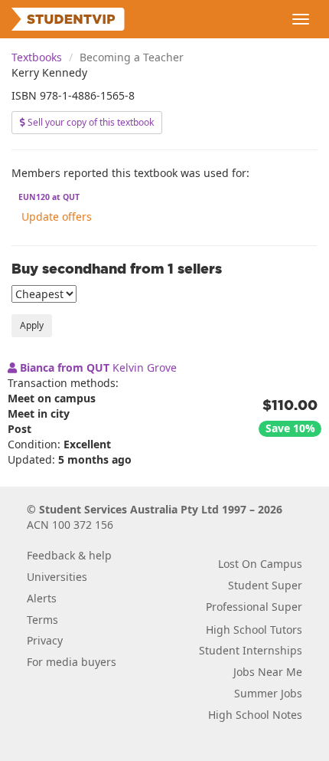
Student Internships (250, 650)
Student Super (265, 585)
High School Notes (255, 714)
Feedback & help (69, 555)
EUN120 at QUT (49, 197)
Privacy (45, 640)
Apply (32, 325)
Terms (42, 619)
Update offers (56, 216)
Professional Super (254, 606)
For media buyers (71, 661)
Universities (57, 576)
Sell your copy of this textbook (89, 122)
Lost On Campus (260, 563)
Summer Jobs (268, 693)
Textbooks (36, 57)
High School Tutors (254, 629)
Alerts (42, 598)
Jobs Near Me (267, 671)
